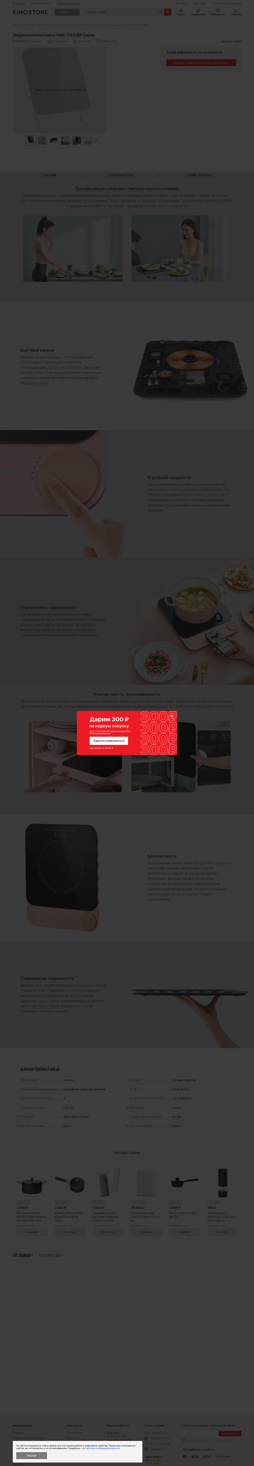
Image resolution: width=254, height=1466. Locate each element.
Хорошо (31, 1455)
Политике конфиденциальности (102, 1448)
